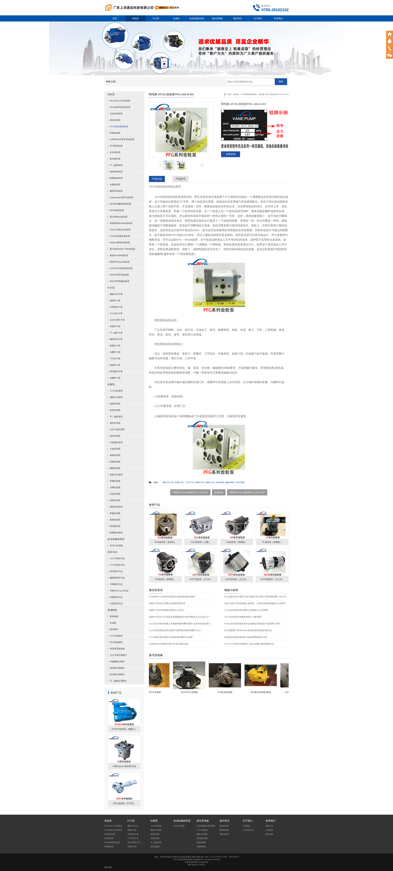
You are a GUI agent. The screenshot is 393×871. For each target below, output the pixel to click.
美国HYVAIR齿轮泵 (119, 255)
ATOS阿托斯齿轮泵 (119, 126)
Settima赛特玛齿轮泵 (120, 242)
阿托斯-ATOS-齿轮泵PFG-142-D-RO (247, 492)
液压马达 (112, 552)
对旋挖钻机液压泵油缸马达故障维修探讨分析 (245, 637)
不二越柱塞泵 (116, 416)
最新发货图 (224, 830)
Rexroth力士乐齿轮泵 (120, 100)
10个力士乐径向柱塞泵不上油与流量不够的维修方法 (249, 644)
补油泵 (113, 623)
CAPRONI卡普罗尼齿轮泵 (122, 139)
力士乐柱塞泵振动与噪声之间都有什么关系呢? (246, 610)
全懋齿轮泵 (115, 184)
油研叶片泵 (115, 300)
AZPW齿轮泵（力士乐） (272, 579)
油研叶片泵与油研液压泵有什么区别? (167, 610)
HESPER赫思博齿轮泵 (120, 204)
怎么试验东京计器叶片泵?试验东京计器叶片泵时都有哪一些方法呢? (256, 596)
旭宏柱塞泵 (115, 423)
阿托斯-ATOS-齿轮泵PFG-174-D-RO (190, 492)
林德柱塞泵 (115, 455)
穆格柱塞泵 (115, 468)
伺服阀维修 (201, 847)
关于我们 (258, 18)
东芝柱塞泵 (115, 494)
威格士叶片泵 (116, 294)
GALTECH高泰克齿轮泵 (121, 268)
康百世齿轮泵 (116, 191)
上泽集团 (246, 826)
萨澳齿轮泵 (115, 133)
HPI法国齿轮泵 (117, 210)
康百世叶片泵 (116, 339)
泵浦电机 (112, 610)
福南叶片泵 (115, 365)
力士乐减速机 (116, 635)
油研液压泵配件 (117, 668)
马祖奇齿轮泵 (116, 113)
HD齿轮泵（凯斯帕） (236, 542)
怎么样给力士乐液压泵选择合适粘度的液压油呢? (172, 596)
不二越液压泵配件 (118, 681)
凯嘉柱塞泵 (115, 513)
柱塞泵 (176, 18)
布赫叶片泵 (115, 378)
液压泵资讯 (224, 826)
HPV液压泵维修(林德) (242, 692)
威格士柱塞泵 (116, 397)
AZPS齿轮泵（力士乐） (236, 579)
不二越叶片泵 (116, 333)
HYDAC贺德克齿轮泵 (120, 236)
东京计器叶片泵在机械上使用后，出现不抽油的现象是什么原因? (255, 603)
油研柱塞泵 (115, 403)
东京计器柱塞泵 (117, 429)
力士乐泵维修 (202, 830)
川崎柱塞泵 (115, 487)
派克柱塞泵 (115, 410)
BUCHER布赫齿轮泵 (119, 281)
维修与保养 (224, 834)
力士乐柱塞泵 (116, 391)
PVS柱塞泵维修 (206, 692)
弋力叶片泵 (115, 358)
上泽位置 (269, 830)
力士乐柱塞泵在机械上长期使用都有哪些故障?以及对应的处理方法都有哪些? (185, 623)
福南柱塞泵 (115, 519)
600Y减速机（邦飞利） (124, 803)
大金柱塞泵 (115, 449)
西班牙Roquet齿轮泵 (120, 262)
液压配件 (114, 629)
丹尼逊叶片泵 (116, 307)
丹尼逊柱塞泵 (116, 442)
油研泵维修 (201, 842)
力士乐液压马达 (117, 565)
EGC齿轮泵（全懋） (201, 542)
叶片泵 (156, 18)
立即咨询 (230, 154)
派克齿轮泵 (115, 120)
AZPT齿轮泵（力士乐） (201, 579)
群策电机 (114, 616)
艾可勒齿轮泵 (116, 146)
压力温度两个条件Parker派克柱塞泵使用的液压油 (248, 630)
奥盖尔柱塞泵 (116, 474)
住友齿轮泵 (115, 152)
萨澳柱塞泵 (115, 481)
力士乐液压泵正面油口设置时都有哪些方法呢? (171, 637)
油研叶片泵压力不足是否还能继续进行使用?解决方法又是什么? (179, 617)
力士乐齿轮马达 (117, 558)
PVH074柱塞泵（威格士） (124, 729)
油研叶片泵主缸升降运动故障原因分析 (167, 603)
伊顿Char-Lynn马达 (119, 590)
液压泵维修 (217, 18)
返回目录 (218, 492)
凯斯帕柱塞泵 (116, 532)
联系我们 (278, 18)
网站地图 (108, 867)
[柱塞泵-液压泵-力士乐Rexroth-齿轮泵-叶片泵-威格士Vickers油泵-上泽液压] (142, 7)
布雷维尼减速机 (117, 648)
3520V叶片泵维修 (170, 692)
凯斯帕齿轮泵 (116, 178)
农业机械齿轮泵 (196, 18)
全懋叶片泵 (115, 352)
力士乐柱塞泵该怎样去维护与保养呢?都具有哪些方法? (175, 630)
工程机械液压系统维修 (205, 826)
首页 (115, 18)
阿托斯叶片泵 (116, 371)
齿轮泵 (135, 18)
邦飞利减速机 (116, 642)
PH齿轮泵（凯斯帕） (165, 579)
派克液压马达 (116, 571)
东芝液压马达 (116, 603)
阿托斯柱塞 (115, 526)
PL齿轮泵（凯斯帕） (272, 542)
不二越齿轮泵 (116, 165)
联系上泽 (269, 826)
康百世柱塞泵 (116, 507)
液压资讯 (237, 18)
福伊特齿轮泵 (116, 171)
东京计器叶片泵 (117, 320)
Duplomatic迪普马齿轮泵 (122, 197)
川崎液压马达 (116, 584)
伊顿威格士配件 (117, 661)
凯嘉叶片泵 (115, 345)
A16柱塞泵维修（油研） (277, 692)
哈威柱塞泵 (115, 461)
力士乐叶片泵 (116, 313)
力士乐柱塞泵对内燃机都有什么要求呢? (243, 617)
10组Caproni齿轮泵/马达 (124, 766)
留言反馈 (269, 834)
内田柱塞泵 (115, 500)
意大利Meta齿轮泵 (119, 216)
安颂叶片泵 (115, 326)
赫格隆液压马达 (117, 577)
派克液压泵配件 (117, 674)
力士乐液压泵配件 (118, 655)
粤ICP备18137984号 (196, 865)
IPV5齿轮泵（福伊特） (165, 542)
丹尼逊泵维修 (202, 838)
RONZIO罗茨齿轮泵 (119, 275)
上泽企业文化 (248, 830)
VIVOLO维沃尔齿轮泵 (120, 229)
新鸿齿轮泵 (115, 158)
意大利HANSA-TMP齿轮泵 (122, 249)
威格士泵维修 (202, 834)
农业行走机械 (116, 545)
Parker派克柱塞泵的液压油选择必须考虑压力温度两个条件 (252, 623)
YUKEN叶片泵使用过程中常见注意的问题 (168, 644)
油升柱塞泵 (115, 436)
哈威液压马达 (116, 597)
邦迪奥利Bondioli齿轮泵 (121, 223)
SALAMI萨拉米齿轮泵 (120, 107)
